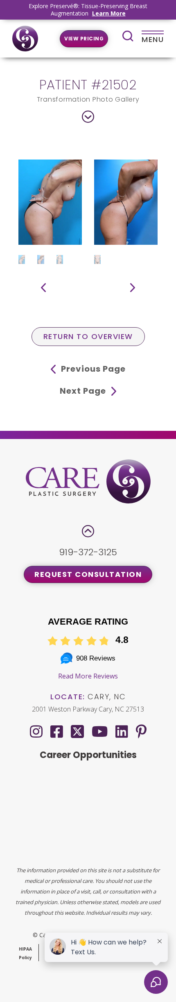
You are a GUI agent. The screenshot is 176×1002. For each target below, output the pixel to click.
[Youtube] (100, 731)
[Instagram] (36, 731)
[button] (43, 287)
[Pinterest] (141, 731)
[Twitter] (77, 729)
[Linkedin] (121, 731)
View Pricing (84, 38)
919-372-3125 (88, 552)
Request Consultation (88, 574)
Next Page (84, 391)
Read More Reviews (88, 676)
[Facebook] (56, 731)
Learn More (109, 13)
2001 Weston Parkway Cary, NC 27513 (88, 709)
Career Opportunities (88, 755)
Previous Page (92, 369)
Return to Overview (88, 336)
